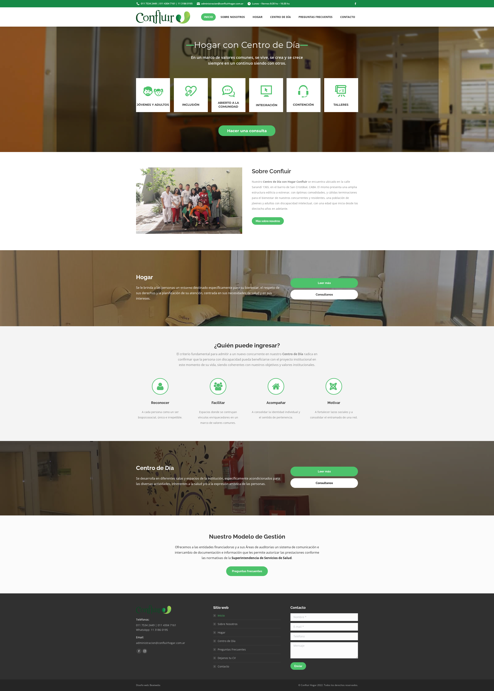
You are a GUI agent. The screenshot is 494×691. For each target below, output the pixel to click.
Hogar (221, 632)
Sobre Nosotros (228, 624)
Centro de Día (226, 641)
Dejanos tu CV (227, 658)
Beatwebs (155, 685)
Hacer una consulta (247, 130)
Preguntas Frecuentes (232, 649)
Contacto (223, 666)
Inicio (221, 615)
